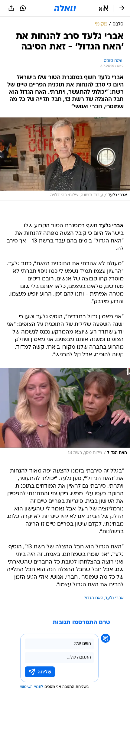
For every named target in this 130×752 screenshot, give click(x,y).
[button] (103, 8)
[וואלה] (65, 8)
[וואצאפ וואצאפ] (23, 8)
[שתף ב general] (11, 8)
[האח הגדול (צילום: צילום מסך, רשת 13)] (65, 413)
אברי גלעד (114, 598)
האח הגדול (93, 598)
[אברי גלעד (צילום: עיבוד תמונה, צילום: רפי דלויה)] (65, 159)
